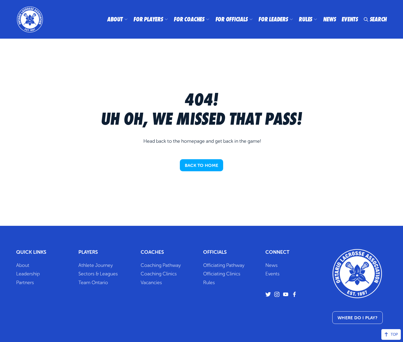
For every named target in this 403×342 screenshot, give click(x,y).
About (115, 19)
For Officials (231, 19)
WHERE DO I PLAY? (357, 317)
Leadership (28, 274)
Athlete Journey (95, 265)
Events (350, 19)
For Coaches (189, 19)
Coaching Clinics (159, 274)
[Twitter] (268, 294)
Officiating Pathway (224, 265)
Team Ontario (93, 282)
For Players (148, 19)
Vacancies (151, 282)
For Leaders (273, 19)
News (329, 19)
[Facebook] (294, 294)
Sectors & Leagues (98, 274)
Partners (25, 282)
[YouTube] (285, 294)
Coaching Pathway (161, 265)
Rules (305, 19)
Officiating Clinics (221, 274)
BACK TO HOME (201, 165)
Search (378, 19)
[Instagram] (277, 294)
